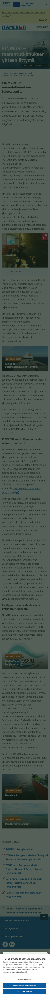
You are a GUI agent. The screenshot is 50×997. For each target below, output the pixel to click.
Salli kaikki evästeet (24, 991)
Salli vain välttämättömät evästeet (24, 985)
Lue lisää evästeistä (19, 972)
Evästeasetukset (24, 979)
